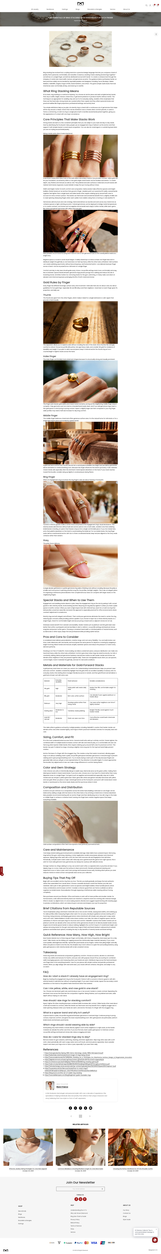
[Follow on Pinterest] (85, 1199)
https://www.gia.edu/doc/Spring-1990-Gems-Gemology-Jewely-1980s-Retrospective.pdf (74, 1053)
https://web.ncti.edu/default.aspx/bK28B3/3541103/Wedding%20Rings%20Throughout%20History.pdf (77, 1064)
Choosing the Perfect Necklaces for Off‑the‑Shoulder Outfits (133, 1169)
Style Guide (126, 1219)
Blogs (125, 1216)
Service (112, 9)
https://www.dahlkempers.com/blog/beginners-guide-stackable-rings (68, 1075)
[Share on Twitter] (75, 1108)
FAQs (72, 1229)
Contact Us (126, 1213)
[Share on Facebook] (70, 1108)
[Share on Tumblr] (85, 1108)
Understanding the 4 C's (79, 1210)
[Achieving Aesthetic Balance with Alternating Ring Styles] (89, 1116)
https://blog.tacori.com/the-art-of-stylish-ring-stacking (63, 1073)
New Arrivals (22, 1211)
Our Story (126, 1210)
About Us (126, 9)
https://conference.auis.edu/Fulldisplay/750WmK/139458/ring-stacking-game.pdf (71, 1062)
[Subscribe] (102, 1189)
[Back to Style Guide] (80, 1116)
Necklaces (50, 9)
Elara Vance (62, 1087)
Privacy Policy (75, 1219)
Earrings (65, 9)
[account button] (150, 5)
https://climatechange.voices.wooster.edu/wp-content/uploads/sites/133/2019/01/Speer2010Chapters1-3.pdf (80, 1066)
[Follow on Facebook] (76, 1199)
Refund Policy (75, 1223)
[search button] (147, 5)
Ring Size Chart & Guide (78, 1216)
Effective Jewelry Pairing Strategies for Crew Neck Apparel (28, 1169)
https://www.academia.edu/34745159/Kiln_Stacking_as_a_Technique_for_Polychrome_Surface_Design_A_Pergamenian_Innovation (88, 1057)
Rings (78, 9)
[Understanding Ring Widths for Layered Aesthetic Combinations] (71, 1116)
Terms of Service (76, 1226)
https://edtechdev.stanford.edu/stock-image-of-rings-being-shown (67, 1055)
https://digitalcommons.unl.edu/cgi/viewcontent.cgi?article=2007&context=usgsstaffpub (74, 1059)
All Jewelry (35, 9)
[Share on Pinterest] (80, 1108)
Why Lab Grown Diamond (79, 1213)
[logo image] (80, 1243)
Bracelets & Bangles (95, 9)
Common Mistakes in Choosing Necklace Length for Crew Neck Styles (80, 1169)
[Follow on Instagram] (80, 1199)
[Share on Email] (90, 1108)
